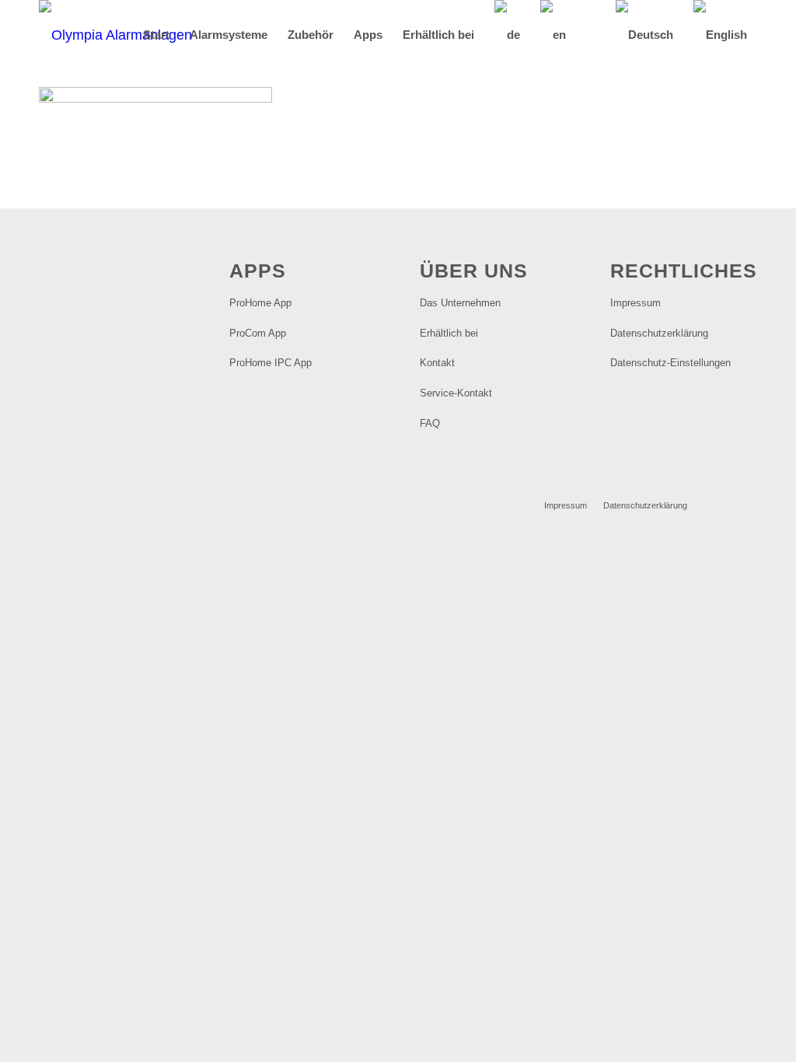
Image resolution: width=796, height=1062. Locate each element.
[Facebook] (722, 504)
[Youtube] (745, 504)
